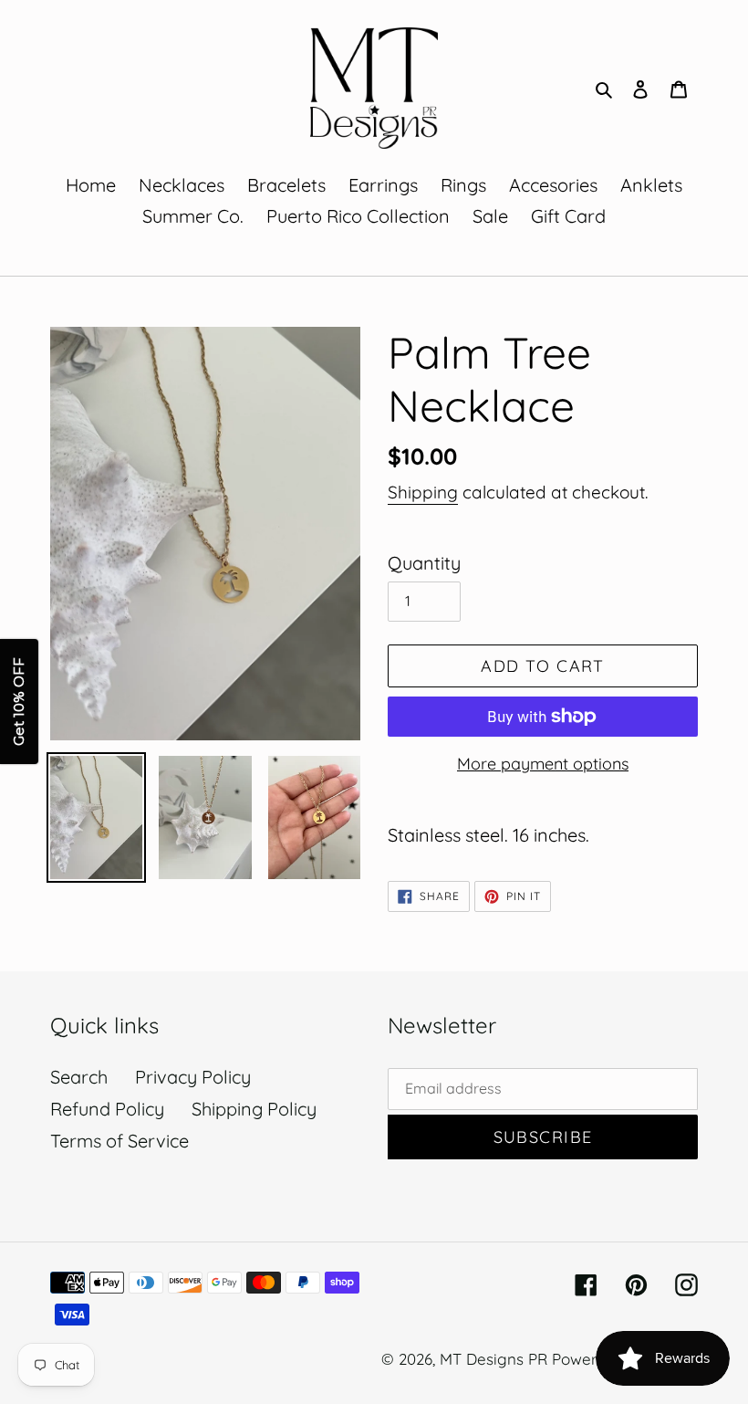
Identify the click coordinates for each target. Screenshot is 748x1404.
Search (79, 1076)
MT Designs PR (493, 1358)
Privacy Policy (193, 1076)
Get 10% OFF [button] (18, 702)
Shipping (423, 492)
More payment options (543, 763)
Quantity (424, 562)
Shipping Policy (254, 1108)
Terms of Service (119, 1140)
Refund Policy (107, 1108)
